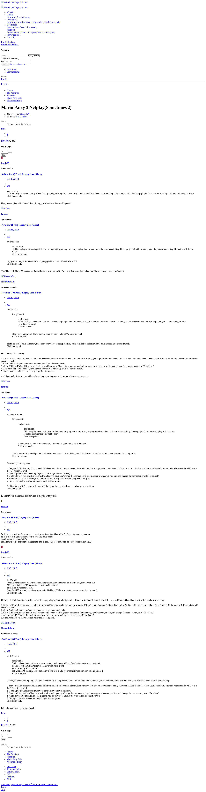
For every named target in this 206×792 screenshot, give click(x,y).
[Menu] (2, 5)
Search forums (23, 17)
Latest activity (54, 22)
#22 (8, 237)
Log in (4, 79)
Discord (10, 37)
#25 (8, 529)
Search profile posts (46, 32)
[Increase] (9, 152)
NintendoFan (25, 114)
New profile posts (40, 22)
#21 (8, 186)
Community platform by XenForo (29, 784)
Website (10, 12)
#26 (8, 575)
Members (11, 30)
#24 (8, 410)
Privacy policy (13, 771)
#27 (8, 651)
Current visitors (13, 32)
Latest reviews (13, 27)
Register (4, 84)
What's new (12, 20)
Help (9, 774)
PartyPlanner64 (13, 35)
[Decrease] (11, 152)
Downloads (12, 25)
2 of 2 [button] (12, 141)
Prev (3, 129)
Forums (10, 14)
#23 (8, 305)
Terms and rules (14, 769)
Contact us (11, 766)
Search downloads (28, 27)
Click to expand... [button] (14, 196)
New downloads (24, 22)
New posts (11, 17)
